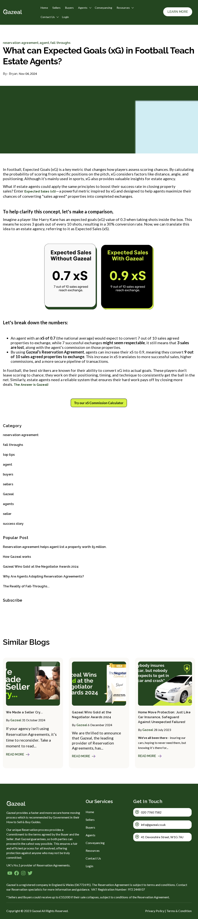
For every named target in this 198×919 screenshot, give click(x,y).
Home (44, 7)
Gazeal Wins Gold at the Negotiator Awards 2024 (41, 566)
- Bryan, (11, 74)
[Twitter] (30, 874)
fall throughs (60, 43)
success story (13, 524)
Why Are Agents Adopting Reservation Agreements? (43, 576)
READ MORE (15, 754)
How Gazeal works (17, 557)
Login (65, 17)
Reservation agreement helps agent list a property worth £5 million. (55, 547)
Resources (123, 7)
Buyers (69, 7)
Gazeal (8, 494)
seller (7, 514)
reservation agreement (20, 43)
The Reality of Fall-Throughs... (26, 586)
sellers (8, 484)
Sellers (56, 7)
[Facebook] (16, 874)
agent (44, 43)
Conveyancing (103, 7)
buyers (8, 474)
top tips (9, 455)
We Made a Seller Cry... (24, 712)
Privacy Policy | (155, 911)
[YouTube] (9, 874)
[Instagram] (23, 874)
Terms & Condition (179, 911)
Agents (82, 7)
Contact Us (48, 17)
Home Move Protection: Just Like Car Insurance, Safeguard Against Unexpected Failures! (164, 717)
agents (8, 504)
